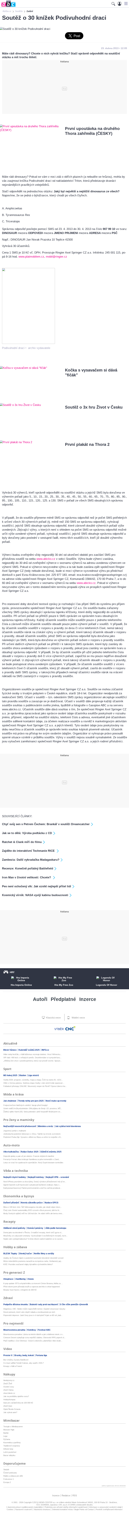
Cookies (10, 1509)
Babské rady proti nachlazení (44, 1304)
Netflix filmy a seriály (44, 1253)
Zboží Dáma (8, 1390)
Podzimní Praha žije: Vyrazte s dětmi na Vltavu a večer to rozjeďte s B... (32, 1137)
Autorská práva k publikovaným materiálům (25, 1507)
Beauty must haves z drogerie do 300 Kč (20, 1290)
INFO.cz (45, 1050)
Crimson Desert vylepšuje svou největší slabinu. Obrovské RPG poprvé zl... (34, 1338)
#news (31, 1279)
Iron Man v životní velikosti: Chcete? (27, 877)
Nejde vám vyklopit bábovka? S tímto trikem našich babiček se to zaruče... (33, 1239)
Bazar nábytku (9, 1455)
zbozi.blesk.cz (9, 1393)
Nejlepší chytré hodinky (14, 1177)
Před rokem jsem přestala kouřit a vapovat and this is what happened (31, 1287)
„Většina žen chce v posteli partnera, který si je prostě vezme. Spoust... (32, 1061)
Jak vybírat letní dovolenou (68, 1126)
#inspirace (8, 1279)
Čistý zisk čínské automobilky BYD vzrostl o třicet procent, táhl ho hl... (31, 1210)
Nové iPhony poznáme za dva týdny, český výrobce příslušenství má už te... (34, 1182)
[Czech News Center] (70, 1028)
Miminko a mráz (46, 1126)
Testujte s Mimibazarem (13, 1427)
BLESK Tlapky (10, 1253)
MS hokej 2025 (10, 1075)
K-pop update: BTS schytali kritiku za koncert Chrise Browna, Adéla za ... (33, 1283)
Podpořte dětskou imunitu (15, 1304)
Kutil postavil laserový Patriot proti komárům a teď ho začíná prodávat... (32, 1188)
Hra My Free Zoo (63, 985)
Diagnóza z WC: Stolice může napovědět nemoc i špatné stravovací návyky (34, 1309)
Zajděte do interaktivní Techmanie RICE (28, 850)
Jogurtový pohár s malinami (14, 1131)
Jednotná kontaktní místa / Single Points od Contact (73, 1509)
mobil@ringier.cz (56, 256)
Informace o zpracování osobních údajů (105, 1507)
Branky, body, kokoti (24, 1355)
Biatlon (23, 1075)
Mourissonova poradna (14, 1330)
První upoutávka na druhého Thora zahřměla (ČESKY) (92, 131)
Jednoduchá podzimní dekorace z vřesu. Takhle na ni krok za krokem (31, 1134)
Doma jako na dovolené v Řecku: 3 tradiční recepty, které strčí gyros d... (33, 1232)
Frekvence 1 (8, 1479)
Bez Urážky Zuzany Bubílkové (15, 1360)
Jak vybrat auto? (10, 1412)
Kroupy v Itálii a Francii (12, 1366)
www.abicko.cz (45, 558)
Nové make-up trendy (56, 1101)
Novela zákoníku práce (32, 1202)
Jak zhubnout (10, 1101)
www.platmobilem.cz (31, 256)
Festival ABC (44, 1330)
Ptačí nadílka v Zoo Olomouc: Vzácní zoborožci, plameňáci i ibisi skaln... (32, 1341)
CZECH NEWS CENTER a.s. (44, 1502)
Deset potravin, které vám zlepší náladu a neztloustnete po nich (29, 1312)
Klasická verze (53, 1017)
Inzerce (87, 999)
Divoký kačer (25, 1253)
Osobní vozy (8, 1387)
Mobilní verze (78, 1017)
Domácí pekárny (35, 1228)
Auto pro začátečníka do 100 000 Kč (18, 1403)
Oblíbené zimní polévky (14, 1228)
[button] (125, 3)
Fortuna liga (41, 1355)
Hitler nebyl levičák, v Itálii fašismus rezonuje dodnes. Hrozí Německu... (32, 1054)
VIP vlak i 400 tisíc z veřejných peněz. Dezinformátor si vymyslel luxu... (32, 1058)
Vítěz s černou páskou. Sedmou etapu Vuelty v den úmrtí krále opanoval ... (33, 1083)
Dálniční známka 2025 (50, 1152)
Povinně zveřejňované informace (109, 1509)
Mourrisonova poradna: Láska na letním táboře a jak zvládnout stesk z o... (33, 1334)
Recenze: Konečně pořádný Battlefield (27, 868)
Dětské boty (8, 1449)
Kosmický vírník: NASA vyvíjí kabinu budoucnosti (35, 895)
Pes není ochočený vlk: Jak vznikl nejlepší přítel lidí (36, 886)
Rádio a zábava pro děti (13, 1476)
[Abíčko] (8, 6)
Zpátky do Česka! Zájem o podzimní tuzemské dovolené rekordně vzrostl (33, 1258)
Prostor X (8, 1355)
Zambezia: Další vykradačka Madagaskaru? (30, 859)
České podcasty (10, 1473)
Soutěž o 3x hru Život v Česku (94, 407)
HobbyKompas (9, 1400)
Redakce (66, 1495)
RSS (74, 1495)
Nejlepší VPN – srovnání (57, 1177)
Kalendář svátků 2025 (29, 1050)
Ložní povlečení (9, 1452)
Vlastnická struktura (42, 1509)
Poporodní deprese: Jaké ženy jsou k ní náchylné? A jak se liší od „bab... (32, 1315)
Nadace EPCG (51, 1202)
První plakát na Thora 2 (87, 444)
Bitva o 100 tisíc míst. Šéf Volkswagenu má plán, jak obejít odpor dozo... (32, 1207)
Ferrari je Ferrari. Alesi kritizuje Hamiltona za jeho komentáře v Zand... (31, 1159)
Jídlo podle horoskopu (55, 1228)
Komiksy (31, 1330)
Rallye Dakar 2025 (30, 1152)
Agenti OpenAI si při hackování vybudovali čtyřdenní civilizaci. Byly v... (32, 1185)
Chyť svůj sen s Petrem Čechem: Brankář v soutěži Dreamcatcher (46, 824)
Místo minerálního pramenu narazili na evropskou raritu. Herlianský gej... (32, 1261)
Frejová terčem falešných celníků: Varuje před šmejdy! (25, 1105)
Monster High (8, 1430)
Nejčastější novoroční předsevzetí (19, 1126)
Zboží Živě (7, 1384)
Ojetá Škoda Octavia (11, 1409)
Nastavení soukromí (23, 1509)
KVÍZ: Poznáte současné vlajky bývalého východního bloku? (28, 1264)
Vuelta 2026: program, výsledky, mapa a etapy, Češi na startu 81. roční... (33, 1080)
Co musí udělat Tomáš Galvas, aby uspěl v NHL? (23, 1363)
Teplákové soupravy (11, 1446)
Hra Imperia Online (21, 985)
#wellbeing (20, 1279)
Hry (12, 972)
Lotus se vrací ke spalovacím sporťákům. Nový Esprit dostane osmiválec (33, 1163)
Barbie (6, 1433)
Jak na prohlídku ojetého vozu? (16, 1396)
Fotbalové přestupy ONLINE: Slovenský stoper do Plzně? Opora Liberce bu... (35, 1086)
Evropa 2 (7, 1482)
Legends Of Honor (106, 985)
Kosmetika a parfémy (12, 1443)
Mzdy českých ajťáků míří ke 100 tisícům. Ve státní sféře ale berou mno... (33, 1213)
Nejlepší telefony (36, 1177)
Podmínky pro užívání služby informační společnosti (66, 1507)
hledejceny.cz (8, 1380)
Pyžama (6, 1439)
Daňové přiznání (11, 1202)
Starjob (6, 1469)
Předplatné (63, 999)
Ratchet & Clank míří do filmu (22, 842)
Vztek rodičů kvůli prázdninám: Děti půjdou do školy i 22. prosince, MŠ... (32, 1108)
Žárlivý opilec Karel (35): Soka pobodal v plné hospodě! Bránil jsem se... (32, 1112)
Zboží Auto (7, 1406)
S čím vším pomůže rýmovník (74, 1304)
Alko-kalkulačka (11, 1152)
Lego (5, 1436)
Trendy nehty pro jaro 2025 (31, 1101)
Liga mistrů (33, 1075)
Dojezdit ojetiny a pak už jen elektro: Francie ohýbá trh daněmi (28, 1156)
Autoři (40, 999)
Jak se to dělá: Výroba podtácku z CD (27, 833)
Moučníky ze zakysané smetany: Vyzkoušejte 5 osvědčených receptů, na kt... (35, 1236)
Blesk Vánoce (10, 1050)
